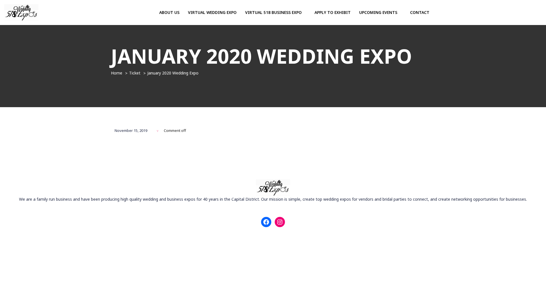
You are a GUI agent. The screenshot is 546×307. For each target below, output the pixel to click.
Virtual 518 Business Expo (274, 12)
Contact (419, 12)
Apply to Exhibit (333, 12)
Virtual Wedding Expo (212, 12)
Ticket (134, 73)
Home (116, 73)
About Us (169, 12)
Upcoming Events (378, 12)
